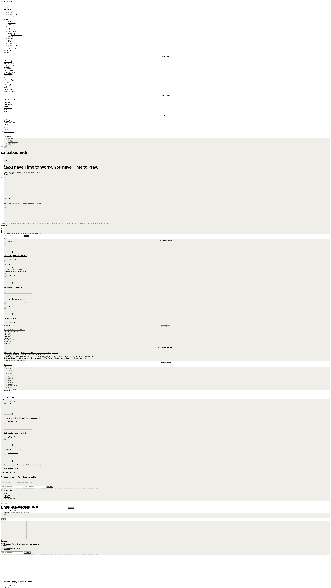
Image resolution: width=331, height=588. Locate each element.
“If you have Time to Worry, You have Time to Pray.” (50, 167)
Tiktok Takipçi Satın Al (11, 353)
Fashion (10, 43)
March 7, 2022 (12, 510)
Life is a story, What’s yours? (18, 582)
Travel (6, 19)
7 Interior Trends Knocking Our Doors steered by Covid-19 (22, 173)
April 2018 (7, 77)
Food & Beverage (13, 14)
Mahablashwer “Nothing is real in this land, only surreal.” (39, 353)
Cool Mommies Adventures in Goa (14, 360)
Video (9, 18)
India (9, 21)
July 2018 (7, 75)
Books (9, 28)
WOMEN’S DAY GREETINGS (13, 397)
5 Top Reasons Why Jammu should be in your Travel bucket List (65, 358)
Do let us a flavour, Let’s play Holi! (15, 433)
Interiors (10, 11)
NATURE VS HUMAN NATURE (13, 269)
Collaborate (8, 24)
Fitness (10, 47)
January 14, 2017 (9, 173)
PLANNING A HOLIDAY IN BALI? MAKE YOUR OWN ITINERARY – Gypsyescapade (30, 356)
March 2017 (8, 88)
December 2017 (9, 81)
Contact (6, 52)
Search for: (4, 234)
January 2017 (8, 89)
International (11, 23)
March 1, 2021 (12, 548)
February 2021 (9, 63)
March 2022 (8, 60)
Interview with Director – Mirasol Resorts (17, 303)
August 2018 (8, 74)
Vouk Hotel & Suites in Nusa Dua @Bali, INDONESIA (76, 356)
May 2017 (7, 86)
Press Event (11, 16)
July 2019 (7, 67)
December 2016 (9, 91)
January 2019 (8, 70)
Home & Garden (12, 49)
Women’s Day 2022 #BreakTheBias (21, 507)
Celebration (11, 30)
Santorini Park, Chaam (11, 468)
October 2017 (8, 82)
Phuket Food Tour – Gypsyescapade (21, 544)
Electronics (11, 42)
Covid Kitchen (12, 31)
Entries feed (8, 121)
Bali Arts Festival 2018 (11, 318)
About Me (7, 50)
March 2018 (8, 79)
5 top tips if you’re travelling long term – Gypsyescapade (22, 358)
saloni (6, 174)
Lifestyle (10, 12)
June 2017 (7, 84)
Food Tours (11, 33)
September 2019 (9, 65)
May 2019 (7, 69)
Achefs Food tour (16, 35)
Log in (6, 119)
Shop (6, 26)
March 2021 (8, 62)
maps (6, 354)
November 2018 (9, 72)
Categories (7, 9)
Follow (3, 519)
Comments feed (9, 123)
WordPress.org (9, 124)
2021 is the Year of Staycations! (14, 299)
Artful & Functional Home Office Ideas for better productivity (23, 233)
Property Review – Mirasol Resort (14, 330)
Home (6, 7)
